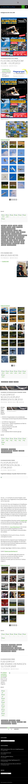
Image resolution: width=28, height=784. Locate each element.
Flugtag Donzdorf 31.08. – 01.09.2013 (12, 62)
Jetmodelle (21, 649)
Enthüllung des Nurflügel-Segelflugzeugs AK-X (10, 760)
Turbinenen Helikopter (6, 243)
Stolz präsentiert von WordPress (6, 782)
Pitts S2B (14, 651)
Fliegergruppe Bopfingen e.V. (11, 551)
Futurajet (4, 232)
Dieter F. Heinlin (13, 65)
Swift (22, 241)
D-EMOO (20, 225)
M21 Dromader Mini (13, 235)
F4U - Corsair (19, 227)
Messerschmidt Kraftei (19, 236)
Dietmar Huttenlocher (6, 646)
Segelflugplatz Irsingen (7, 452)
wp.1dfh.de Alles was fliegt (8, 7)
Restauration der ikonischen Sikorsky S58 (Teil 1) (11, 763)
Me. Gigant (4, 236)
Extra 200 (9, 227)
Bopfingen (19, 644)
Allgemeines (3, 392)
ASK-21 (18, 720)
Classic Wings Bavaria (15, 527)
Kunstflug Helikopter (16, 233)
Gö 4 (18, 232)
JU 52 (3, 233)
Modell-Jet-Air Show (6, 651)
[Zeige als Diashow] (5, 139)
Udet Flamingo (16, 243)
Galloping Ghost (11, 232)
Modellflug (12, 238)
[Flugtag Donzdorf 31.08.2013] (16, 129)
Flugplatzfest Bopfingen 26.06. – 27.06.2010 (11, 465)
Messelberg (10, 236)
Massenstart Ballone (6, 723)
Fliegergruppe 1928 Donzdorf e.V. (8, 228)
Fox (20, 230)
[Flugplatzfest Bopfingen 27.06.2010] (21, 269)
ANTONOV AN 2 (12, 644)
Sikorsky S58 (17, 241)
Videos (10, 252)
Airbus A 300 (4, 225)
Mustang (4, 240)
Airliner (10, 225)
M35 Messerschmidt (23, 235)
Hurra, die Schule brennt (6, 752)
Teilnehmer (6, 252)
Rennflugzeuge (5, 241)
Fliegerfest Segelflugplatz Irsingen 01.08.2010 (12, 397)
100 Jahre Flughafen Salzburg (7, 756)
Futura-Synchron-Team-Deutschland (9, 649)
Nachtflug (9, 240)
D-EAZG (11, 381)
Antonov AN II (12, 449)
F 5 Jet (14, 227)
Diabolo (3, 227)
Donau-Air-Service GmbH (7, 450)
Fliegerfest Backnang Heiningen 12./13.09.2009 (13, 664)
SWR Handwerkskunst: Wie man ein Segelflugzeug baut (12, 749)
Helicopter (22, 232)
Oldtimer (16, 240)
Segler (11, 241)
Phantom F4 (22, 240)
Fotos (12, 58)
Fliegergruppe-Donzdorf (7, 230)
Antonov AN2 (12, 720)
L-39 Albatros (4, 235)
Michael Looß (5, 238)
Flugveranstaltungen (6, 58)
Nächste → (17, 729)
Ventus (22, 243)
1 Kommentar (21, 402)
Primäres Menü (26, 7)
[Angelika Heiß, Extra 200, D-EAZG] (13, 310)
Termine (16, 58)
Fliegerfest (21, 450)
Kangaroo (8, 233)
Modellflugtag (19, 238)
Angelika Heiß (9, 255)
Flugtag (15, 230)
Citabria (15, 225)
